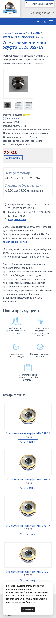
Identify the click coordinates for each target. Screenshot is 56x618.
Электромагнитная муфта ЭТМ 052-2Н (28, 571)
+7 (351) (42, 13)
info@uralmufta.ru (17, 219)
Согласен (28, 610)
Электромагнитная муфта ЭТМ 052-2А (28, 433)
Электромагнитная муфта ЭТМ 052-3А (28, 479)
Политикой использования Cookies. (24, 595)
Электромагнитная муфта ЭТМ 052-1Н (28, 525)
